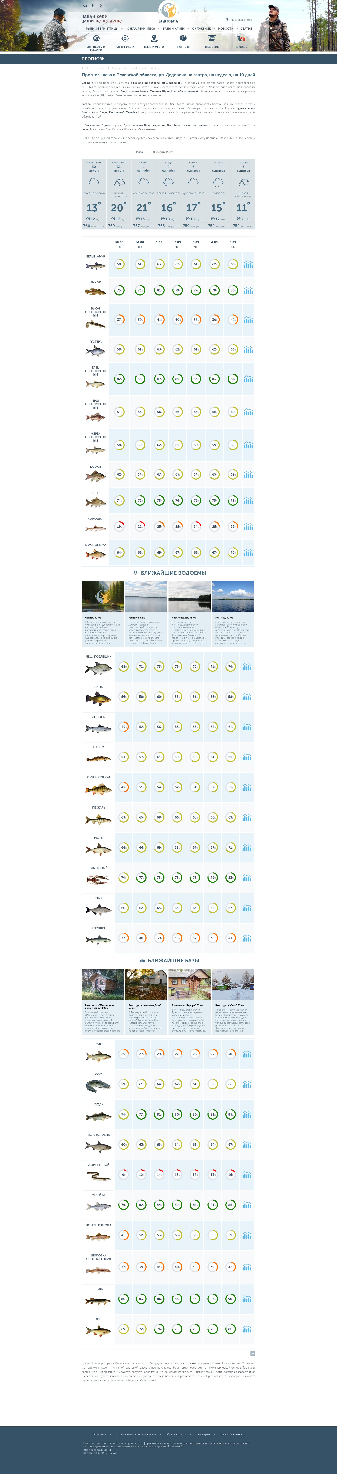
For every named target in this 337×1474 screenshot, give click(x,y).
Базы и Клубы (174, 28)
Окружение (201, 28)
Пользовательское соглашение (136, 1434)
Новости (226, 28)
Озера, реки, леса (141, 28)
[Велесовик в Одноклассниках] (92, 5)
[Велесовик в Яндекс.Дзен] (100, 5)
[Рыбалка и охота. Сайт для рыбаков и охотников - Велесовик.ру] (168, 11)
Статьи (246, 28)
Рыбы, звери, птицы (102, 28)
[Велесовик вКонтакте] (85, 5)
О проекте (99, 1434)
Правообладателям (232, 1434)
